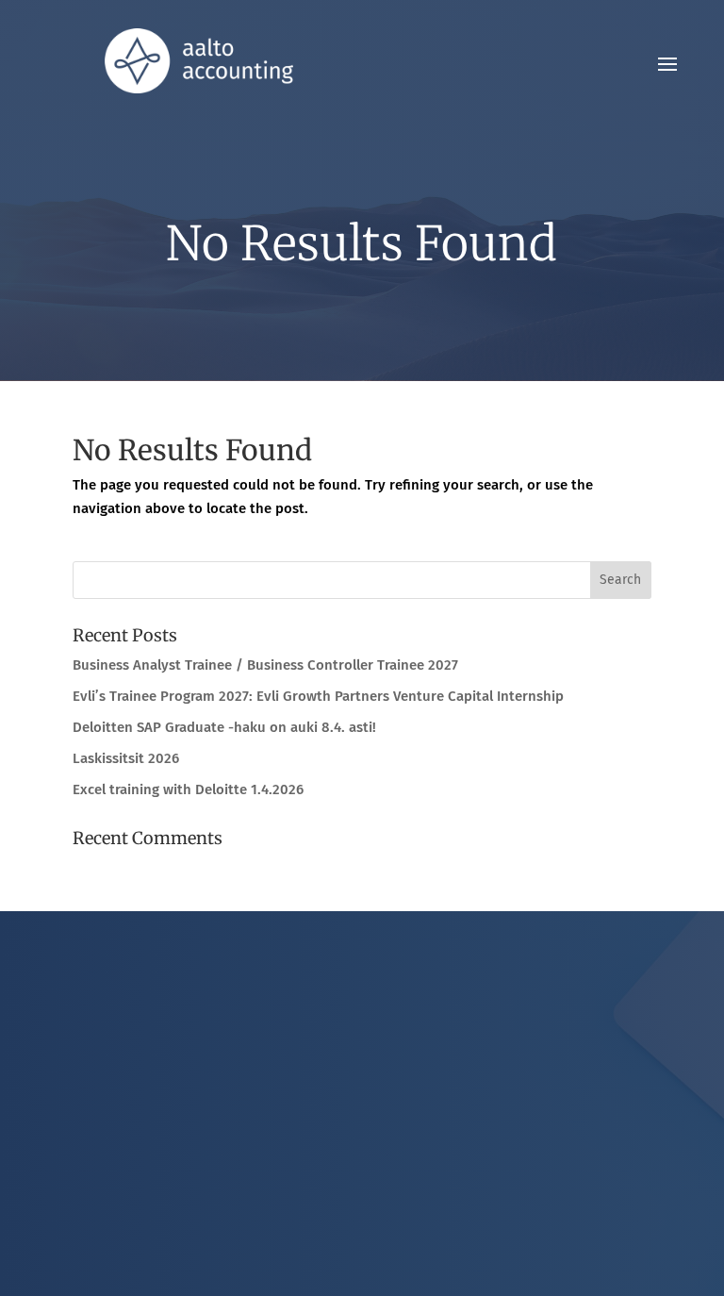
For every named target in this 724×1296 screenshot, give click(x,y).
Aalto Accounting (376, 1120)
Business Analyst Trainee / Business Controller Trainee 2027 (265, 664)
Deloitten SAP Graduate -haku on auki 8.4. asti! (224, 727)
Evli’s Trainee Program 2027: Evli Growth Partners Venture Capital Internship (318, 696)
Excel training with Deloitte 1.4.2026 (188, 789)
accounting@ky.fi (377, 1080)
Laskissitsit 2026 (126, 758)
